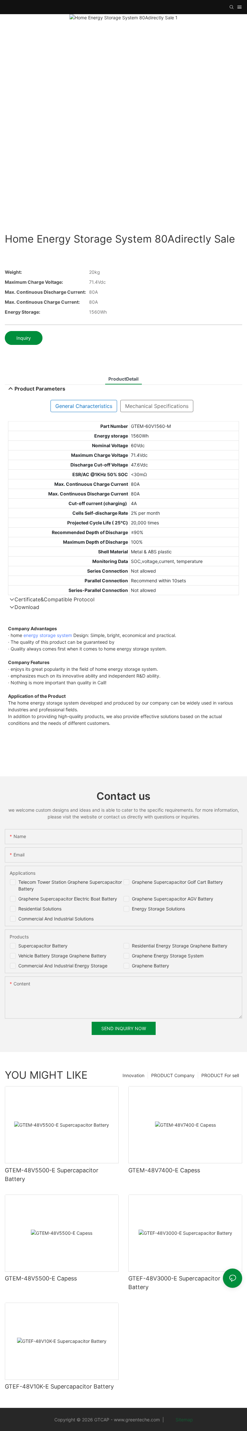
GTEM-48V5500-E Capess (41, 1278)
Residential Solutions (39, 908)
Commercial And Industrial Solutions (56, 918)
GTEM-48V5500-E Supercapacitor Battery (51, 1174)
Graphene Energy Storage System (168, 955)
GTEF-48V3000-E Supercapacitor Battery (174, 1282)
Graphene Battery (150, 965)
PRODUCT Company (173, 1075)
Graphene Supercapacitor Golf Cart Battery (177, 882)
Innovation (133, 1075)
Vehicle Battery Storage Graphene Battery (62, 955)
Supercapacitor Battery (43, 945)
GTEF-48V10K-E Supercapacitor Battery (59, 1386)
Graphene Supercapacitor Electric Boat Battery (67, 898)
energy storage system (47, 635)
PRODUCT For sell (220, 1075)
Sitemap (183, 1419)
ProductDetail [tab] (123, 379)
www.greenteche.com (137, 1419)
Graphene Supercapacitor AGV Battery (172, 898)
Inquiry (23, 338)
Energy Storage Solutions (158, 908)
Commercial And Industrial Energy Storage (62, 965)
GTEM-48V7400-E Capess (164, 1170)
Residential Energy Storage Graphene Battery (179, 945)
